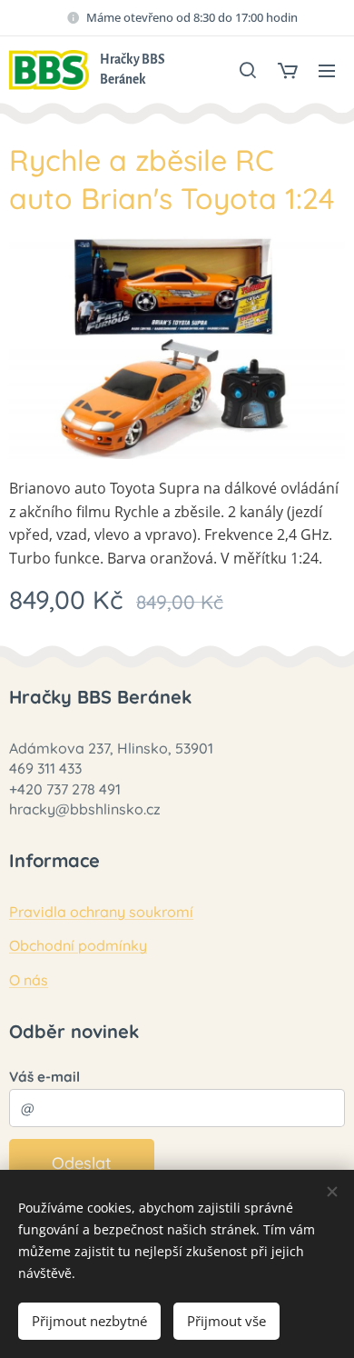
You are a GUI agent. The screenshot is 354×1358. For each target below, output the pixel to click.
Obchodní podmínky (78, 945)
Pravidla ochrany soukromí (101, 912)
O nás (28, 980)
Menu (327, 70)
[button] (248, 70)
